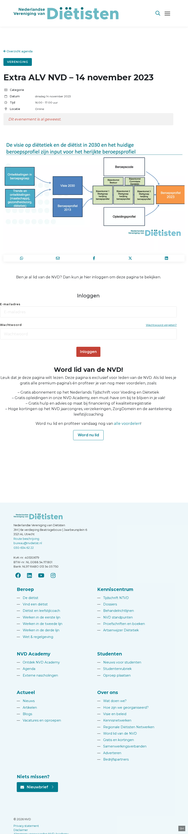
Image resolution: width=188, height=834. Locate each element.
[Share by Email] (58, 258)
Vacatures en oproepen (39, 720)
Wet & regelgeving (35, 637)
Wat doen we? (112, 701)
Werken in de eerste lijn (38, 617)
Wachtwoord (11, 325)
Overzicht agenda (19, 51)
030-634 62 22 (24, 547)
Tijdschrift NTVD (113, 598)
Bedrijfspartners (113, 759)
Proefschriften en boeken (121, 624)
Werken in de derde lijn (38, 630)
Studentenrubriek (114, 669)
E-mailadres (10, 304)
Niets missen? (33, 776)
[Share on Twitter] (130, 258)
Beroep (25, 589)
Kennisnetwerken (114, 720)
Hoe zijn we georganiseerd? (123, 707)
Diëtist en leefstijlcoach (38, 611)
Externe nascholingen (37, 675)
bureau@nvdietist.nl (28, 543)
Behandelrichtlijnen (115, 611)
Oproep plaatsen (114, 675)
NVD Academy (33, 654)
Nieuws (26, 701)
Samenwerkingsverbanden (122, 746)
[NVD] (66, 13)
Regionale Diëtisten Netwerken (125, 727)
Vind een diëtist (32, 604)
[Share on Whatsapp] (21, 258)
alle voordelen (127, 423)
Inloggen (88, 352)
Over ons (107, 692)
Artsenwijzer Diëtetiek (118, 630)
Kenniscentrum (115, 589)
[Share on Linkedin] (166, 258)
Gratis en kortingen (115, 740)
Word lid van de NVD (117, 733)
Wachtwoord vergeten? (161, 325)
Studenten (109, 654)
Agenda (26, 669)
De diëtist (27, 598)
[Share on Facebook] (94, 258)
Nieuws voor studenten (119, 662)
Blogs (24, 714)
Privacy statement (26, 826)
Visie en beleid (111, 714)
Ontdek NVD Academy (38, 662)
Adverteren (109, 753)
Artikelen (27, 707)
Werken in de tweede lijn (39, 624)
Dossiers (107, 604)
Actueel (26, 692)
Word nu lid (88, 435)
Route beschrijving (26, 538)
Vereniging (17, 62)
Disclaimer (21, 830)
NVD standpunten (115, 617)
